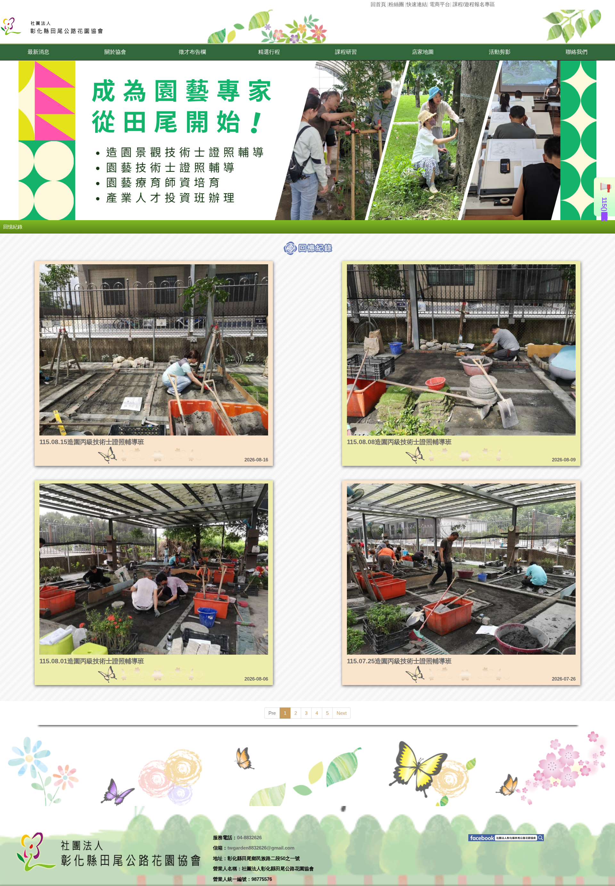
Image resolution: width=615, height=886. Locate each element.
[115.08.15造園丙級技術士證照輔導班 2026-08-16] (124, 266)
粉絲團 (396, 4)
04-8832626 (249, 837)
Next (342, 713)
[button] (38, 52)
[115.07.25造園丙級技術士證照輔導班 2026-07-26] (431, 485)
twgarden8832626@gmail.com (260, 847)
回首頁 (378, 4)
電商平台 (440, 4)
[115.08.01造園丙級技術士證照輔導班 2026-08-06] (124, 485)
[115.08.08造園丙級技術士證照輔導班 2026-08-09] (431, 266)
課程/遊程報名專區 (474, 4)
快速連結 (416, 4)
